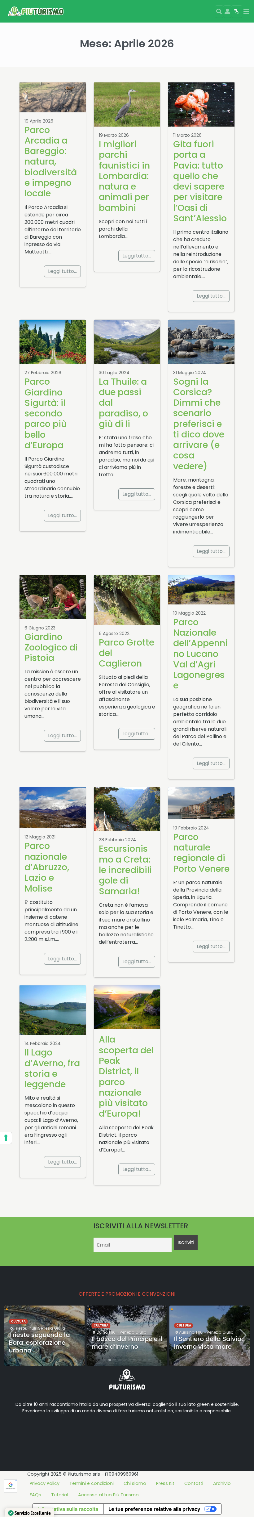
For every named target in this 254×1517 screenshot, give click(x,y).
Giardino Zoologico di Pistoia (51, 647)
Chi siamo (135, 1483)
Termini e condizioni (91, 1483)
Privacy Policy (44, 1483)
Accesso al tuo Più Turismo (108, 1495)
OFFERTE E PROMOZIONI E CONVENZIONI (127, 1294)
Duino (102, 1332)
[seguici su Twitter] (33, 1430)
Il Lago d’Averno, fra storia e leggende (52, 1068)
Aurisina (187, 1332)
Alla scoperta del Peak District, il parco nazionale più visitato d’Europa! (126, 1076)
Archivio (222, 1483)
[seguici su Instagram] (53, 1430)
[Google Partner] (10, 1485)
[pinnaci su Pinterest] (63, 1430)
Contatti (193, 1483)
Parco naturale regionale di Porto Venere (201, 853)
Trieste (20, 1328)
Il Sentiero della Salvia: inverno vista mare (208, 1343)
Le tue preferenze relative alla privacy (154, 1509)
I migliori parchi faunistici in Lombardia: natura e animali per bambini (124, 176)
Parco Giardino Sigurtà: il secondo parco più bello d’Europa (45, 413)
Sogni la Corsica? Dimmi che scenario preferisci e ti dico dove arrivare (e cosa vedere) (198, 423)
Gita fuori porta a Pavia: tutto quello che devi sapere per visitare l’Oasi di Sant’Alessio (200, 181)
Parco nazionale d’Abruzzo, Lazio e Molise (46, 867)
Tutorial (59, 1495)
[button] (104, 1360)
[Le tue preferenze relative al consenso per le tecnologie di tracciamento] (6, 1138)
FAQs (35, 1495)
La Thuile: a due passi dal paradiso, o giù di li (123, 402)
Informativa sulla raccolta (67, 1509)
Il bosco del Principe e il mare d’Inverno (127, 1343)
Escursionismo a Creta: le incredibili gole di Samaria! (125, 869)
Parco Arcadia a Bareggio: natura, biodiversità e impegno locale (50, 162)
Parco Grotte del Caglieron (126, 653)
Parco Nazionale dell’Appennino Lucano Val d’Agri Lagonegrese (200, 654)
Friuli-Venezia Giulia (46, 1328)
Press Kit (165, 1483)
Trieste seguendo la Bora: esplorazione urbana (39, 1343)
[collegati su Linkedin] (14, 1430)
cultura (18, 1321)
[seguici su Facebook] (23, 1430)
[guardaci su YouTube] (43, 1430)
